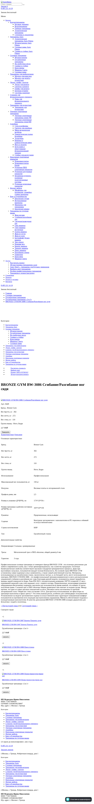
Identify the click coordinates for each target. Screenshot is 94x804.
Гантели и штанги (22, 87)
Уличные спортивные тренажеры (18, 112)
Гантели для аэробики (23, 128)
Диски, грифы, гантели (19, 82)
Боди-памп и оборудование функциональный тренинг (22, 150)
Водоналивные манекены (20, 202)
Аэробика (14, 124)
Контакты (9, 281)
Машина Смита (21, 259)
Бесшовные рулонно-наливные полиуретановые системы (23, 179)
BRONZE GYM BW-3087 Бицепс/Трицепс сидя (19, 624)
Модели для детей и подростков (22, 79)
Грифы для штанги (22, 89)
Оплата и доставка (12, 279)
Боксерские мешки (22, 209)
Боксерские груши (22, 199)
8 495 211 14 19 (7, 8)
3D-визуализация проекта (20, 374)
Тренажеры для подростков (20, 105)
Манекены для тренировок (20, 206)
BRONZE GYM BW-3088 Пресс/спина (16, 651)
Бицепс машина (21, 246)
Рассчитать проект (17, 263)
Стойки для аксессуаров (24, 155)
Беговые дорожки (22, 24)
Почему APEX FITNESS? (19, 372)
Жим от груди (20, 234)
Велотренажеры (21, 26)
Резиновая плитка (22, 161)
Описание (18, 435)
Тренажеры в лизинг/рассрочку (22, 273)
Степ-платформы (21, 126)
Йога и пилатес (21, 145)
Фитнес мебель (16, 188)
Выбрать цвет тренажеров (20, 269)
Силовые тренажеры (18, 55)
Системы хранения (22, 93)
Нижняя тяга (20, 244)
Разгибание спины (22, 252)
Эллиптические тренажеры (21, 32)
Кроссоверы (19, 68)
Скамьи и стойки (21, 66)
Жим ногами (20, 215)
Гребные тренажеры (22, 28)
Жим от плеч (20, 236)
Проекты (8, 277)
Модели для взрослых (23, 76)
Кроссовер (19, 257)
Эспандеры (19, 138)
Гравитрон (19, 255)
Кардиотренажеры (17, 22)
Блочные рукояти (21, 91)
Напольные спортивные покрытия (17, 358)
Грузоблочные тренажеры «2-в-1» (19, 299)
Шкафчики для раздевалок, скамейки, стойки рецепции (23, 192)
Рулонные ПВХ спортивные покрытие (23, 168)
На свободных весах (23, 64)
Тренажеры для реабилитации (22, 74)
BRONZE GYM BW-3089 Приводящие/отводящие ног (22, 680)
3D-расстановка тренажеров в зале (23, 265)
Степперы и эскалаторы (24, 35)
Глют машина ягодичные (20, 229)
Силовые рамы (20, 72)
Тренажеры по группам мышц (16, 364)
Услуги (8, 261)
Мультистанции (21, 58)
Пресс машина (20, 250)
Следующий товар (30, 606)
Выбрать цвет (15, 370)
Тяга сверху (19, 242)
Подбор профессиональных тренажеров (25, 271)
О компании (10, 275)
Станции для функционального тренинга (21, 96)
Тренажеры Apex (16, 37)
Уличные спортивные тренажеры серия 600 (23, 121)
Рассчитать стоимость (18, 368)
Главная (9, 293)
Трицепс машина (21, 248)
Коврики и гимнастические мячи (23, 142)
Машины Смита (21, 70)
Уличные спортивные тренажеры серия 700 (23, 117)
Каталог (8, 20)
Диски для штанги (22, 84)
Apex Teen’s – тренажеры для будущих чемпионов (29, 267)
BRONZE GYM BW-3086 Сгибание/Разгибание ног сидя (28, 302)
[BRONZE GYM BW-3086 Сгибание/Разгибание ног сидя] (24, 400)
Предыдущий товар (9, 606)
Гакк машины (20, 225)
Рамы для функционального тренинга (22, 101)
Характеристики (7, 435)
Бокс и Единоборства (18, 196)
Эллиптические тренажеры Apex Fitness (24, 40)
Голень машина (21, 232)
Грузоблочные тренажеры (20, 61)
